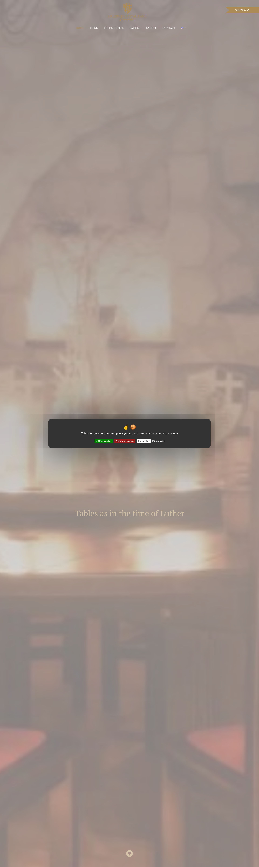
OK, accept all (105, 441)
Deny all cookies (125, 441)
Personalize (144, 441)
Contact (169, 28)
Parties (135, 28)
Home (80, 28)
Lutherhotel (114, 28)
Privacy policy (158, 441)
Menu (94, 28)
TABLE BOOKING (242, 10)
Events (151, 28)
